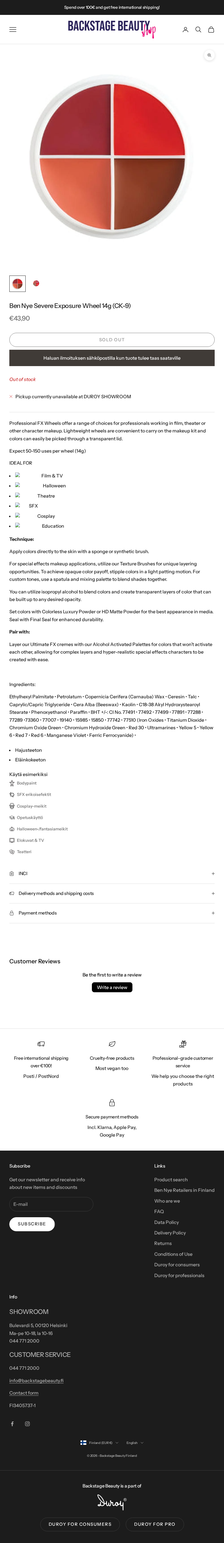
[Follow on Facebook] (12, 1424)
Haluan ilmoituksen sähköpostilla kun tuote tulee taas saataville (112, 358)
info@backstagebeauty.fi (36, 1380)
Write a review (112, 987)
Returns (163, 1243)
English (132, 1443)
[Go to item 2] (36, 284)
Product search (171, 1179)
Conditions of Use (173, 1254)
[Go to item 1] (17, 284)
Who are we (167, 1201)
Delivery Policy (170, 1233)
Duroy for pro (155, 1524)
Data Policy (166, 1222)
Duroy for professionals (179, 1275)
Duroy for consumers (177, 1264)
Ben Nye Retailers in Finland (184, 1190)
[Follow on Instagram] (27, 1424)
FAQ (159, 1211)
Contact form (23, 1393)
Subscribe (32, 1224)
